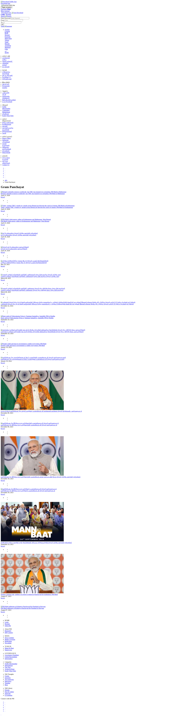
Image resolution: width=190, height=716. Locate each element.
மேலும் (3, 197)
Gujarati (7, 31)
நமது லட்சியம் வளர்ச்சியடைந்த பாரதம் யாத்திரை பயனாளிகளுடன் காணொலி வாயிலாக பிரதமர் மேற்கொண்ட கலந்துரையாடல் (41, 411)
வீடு (6, 180)
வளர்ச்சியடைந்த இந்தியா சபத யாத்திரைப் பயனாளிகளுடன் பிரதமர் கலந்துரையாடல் (28, 491)
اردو (6, 51)
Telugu (7, 40)
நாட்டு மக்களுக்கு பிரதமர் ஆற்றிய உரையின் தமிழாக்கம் (18, 235)
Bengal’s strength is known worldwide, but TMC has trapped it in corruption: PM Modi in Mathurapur (33, 193)
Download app (5, 3)
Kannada (7, 37)
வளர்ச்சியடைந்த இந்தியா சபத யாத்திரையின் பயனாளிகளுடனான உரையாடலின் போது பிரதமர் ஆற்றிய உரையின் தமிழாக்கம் (40, 477)
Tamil (6, 42)
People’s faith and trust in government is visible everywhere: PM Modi (23, 345)
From (3, 20)
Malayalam (8, 38)
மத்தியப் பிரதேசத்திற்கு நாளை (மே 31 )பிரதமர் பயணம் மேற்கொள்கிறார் (24, 262)
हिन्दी (6, 33)
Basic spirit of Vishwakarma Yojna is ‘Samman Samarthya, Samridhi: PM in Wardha (27, 318)
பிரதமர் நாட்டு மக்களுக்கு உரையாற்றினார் (14, 249)
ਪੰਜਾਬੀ (7, 53)
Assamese (8, 45)
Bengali (7, 35)
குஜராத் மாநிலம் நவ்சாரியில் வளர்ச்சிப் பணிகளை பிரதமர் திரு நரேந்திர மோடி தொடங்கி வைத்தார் (32, 290)
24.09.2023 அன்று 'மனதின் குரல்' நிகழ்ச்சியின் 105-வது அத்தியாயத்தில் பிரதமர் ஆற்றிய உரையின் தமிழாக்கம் (36, 542)
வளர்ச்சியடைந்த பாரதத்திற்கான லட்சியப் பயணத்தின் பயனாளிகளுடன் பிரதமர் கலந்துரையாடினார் (32, 359)
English (7, 29)
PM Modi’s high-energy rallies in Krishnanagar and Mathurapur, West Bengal (25, 221)
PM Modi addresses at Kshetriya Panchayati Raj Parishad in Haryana (22, 608)
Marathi (7, 44)
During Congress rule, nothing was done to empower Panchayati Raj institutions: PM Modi (29, 594)
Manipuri (7, 47)
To (2, 22)
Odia (6, 49)
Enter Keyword (6, 18)
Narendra (6, 9)
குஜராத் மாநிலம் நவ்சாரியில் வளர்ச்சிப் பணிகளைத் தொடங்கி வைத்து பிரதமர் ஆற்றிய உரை (30, 276)
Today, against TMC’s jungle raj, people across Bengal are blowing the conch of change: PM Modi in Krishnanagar (37, 207)
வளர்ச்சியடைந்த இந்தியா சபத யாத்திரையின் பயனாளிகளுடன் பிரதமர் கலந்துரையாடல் (29, 425)
